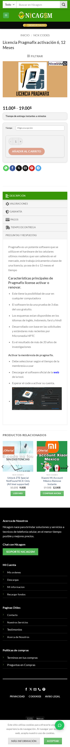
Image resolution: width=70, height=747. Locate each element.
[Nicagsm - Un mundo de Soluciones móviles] (35, 15)
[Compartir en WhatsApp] (6, 168)
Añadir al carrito (26, 151)
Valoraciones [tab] (18, 203)
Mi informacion (16, 587)
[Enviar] (63, 4)
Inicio (25, 35)
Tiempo (9, 128)
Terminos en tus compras (22, 657)
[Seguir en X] (30, 689)
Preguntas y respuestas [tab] (21, 235)
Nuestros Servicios (17, 622)
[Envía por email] (25, 168)
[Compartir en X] (19, 168)
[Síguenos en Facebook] (26, 689)
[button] (6, 15)
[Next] (67, 474)
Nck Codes (41, 35)
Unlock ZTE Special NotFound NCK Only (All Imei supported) (18, 481)
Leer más (18, 493)
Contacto (12, 614)
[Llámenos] (39, 689)
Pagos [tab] (14, 219)
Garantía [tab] (15, 211)
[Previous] (3, 474)
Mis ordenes (14, 572)
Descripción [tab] (17, 195)
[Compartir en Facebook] (12, 168)
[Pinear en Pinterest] (32, 168)
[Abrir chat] (59, 726)
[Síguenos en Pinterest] (43, 689)
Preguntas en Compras (21, 664)
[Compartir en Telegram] (38, 168)
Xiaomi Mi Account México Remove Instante (52, 481)
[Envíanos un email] (35, 689)
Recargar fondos (16, 594)
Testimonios (14, 629)
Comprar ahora (52, 493)
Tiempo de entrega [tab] (23, 227)
